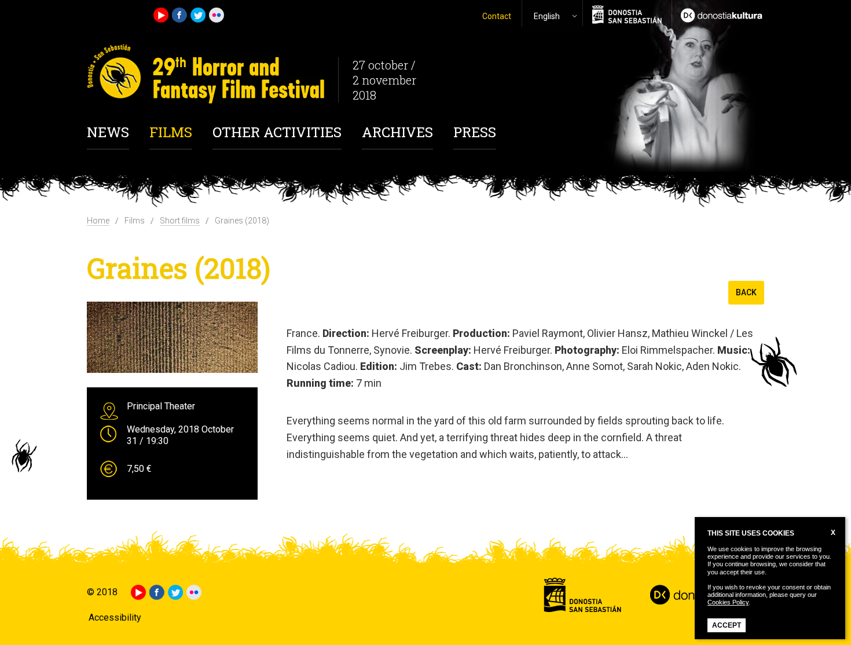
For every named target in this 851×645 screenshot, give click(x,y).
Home (98, 220)
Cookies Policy (728, 602)
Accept (726, 625)
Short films (180, 220)
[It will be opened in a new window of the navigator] (718, 14)
